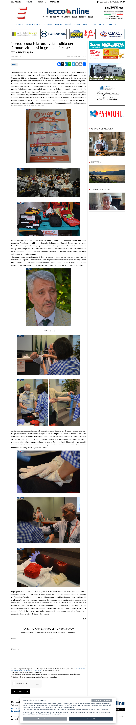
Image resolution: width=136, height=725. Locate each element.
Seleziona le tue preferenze (45, 719)
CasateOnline (114, 24)
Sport (86, 24)
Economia (48, 24)
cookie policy (69, 707)
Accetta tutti (91, 719)
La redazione (16, 708)
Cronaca (19, 24)
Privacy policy (16, 711)
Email (52, 638)
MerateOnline (98, 24)
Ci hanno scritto (33, 24)
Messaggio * (15, 649)
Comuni (28, 2)
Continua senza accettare (102, 700)
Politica (58, 24)
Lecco (14, 65)
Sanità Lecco (16, 56)
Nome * (14, 638)
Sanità (68, 24)
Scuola (77, 24)
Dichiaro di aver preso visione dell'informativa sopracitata (35, 677)
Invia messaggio (21, 692)
